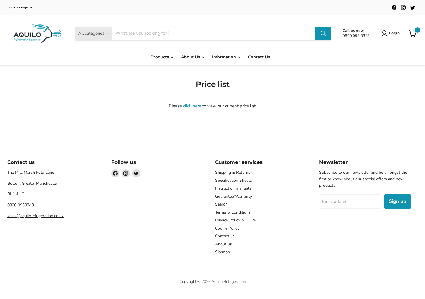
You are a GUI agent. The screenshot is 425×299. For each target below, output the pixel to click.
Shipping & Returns (232, 172)
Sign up (397, 201)
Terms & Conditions (233, 212)
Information (224, 57)
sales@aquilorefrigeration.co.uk (35, 216)
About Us (191, 57)
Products (160, 57)
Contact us (225, 236)
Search (221, 204)
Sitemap (222, 252)
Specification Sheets (233, 180)
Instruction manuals (233, 188)
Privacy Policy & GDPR (235, 220)
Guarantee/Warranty (233, 196)
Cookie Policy (227, 228)
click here (192, 106)
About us (223, 244)
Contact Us (259, 57)
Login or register (20, 7)
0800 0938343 (20, 205)
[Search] (323, 33)
